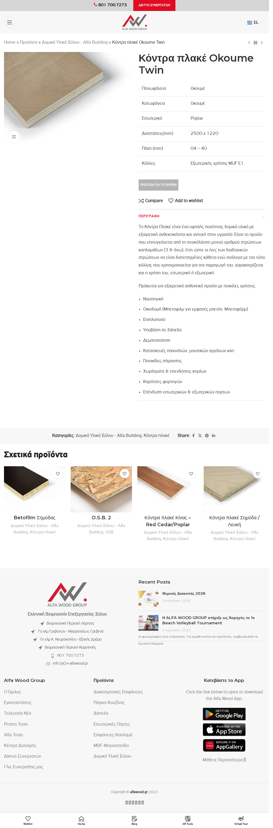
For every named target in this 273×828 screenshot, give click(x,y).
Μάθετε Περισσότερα (223, 760)
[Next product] (262, 42)
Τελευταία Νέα (17, 713)
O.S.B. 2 (101, 518)
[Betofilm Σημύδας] (34, 489)
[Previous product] (249, 42)
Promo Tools (16, 724)
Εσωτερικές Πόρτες (112, 724)
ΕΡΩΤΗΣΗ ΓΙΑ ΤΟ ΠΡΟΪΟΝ (158, 185)
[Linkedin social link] (213, 436)
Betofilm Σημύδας (34, 518)
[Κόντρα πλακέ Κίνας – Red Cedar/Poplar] (168, 489)
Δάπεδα (101, 713)
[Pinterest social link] (206, 436)
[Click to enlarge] (14, 137)
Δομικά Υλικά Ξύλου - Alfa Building (75, 42)
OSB (109, 532)
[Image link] (67, 594)
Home (9, 42)
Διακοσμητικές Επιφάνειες (118, 692)
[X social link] (199, 436)
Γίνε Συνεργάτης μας (23, 767)
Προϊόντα (28, 42)
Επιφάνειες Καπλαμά (113, 735)
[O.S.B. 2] (101, 489)
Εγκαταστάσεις (18, 703)
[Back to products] (255, 42)
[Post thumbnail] (148, 599)
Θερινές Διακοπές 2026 (184, 593)
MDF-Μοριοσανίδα (111, 745)
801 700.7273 (70, 655)
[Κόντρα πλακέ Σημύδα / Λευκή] (234, 489)
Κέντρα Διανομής (20, 745)
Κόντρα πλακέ (157, 435)
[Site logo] (134, 22)
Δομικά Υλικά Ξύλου (112, 756)
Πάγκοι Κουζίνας (109, 703)
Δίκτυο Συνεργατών (22, 756)
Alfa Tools (13, 735)
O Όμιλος (12, 692)
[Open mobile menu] (9, 22)
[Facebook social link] (193, 436)
